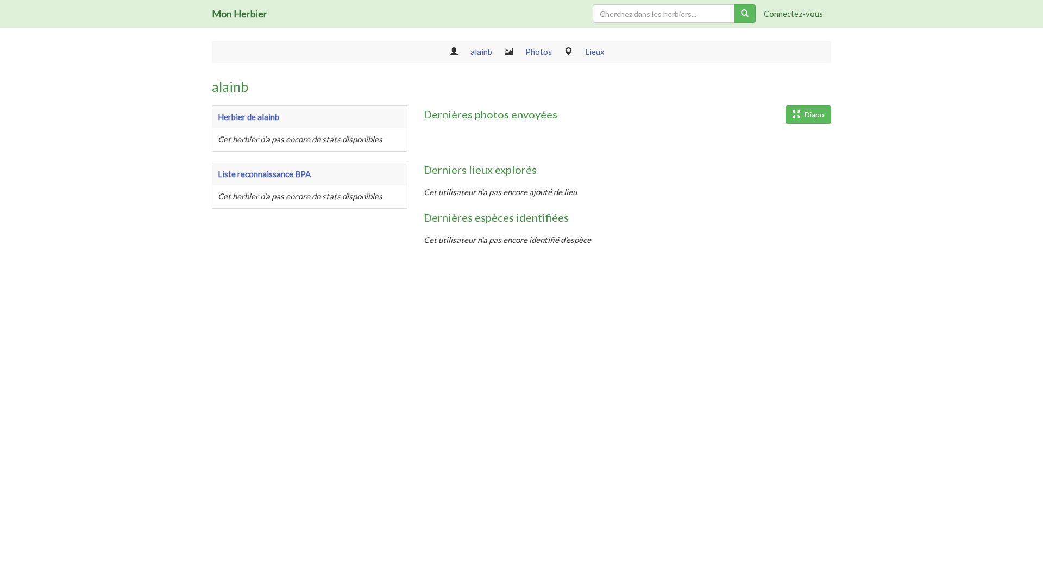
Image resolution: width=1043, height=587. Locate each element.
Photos (538, 52)
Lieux (595, 52)
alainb (481, 52)
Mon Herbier (239, 14)
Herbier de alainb (248, 117)
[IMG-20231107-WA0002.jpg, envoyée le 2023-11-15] (440, 143)
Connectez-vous (793, 13)
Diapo (813, 114)
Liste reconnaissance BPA (264, 174)
